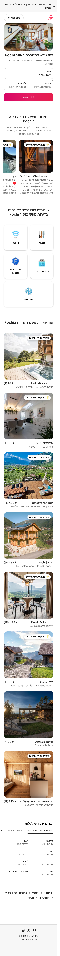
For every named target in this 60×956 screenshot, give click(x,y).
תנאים (24, 939)
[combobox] (29, 75)
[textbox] (41, 87)
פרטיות (33, 939)
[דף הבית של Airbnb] (51, 17)
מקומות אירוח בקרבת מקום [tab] (41, 830)
